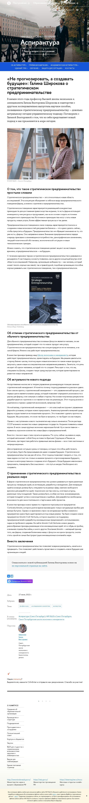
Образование (40, 2)
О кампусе (13, 705)
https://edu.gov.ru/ (40, 779)
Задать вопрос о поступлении (38, 51)
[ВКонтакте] (8, 576)
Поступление (20, 2)
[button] (39, 701)
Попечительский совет (13, 734)
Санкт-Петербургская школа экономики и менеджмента (41, 619)
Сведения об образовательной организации (13, 711)
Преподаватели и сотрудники (14, 728)
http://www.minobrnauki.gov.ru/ (19, 779)
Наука (56, 2)
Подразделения (13, 723)
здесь (54, 794)
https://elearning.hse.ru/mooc (71, 779)
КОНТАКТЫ (69, 68)
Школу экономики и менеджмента (53, 355)
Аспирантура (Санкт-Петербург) (32, 616)
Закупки (10, 743)
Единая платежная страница (14, 766)
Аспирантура (39, 42)
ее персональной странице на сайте (29, 565)
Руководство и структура (12, 718)
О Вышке (70, 2)
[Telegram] (11, 576)
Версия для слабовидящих (12, 760)
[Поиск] (82, 10)
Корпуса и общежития (15, 739)
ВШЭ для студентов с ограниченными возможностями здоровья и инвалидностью (15, 751)
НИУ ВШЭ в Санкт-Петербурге (58, 616)
